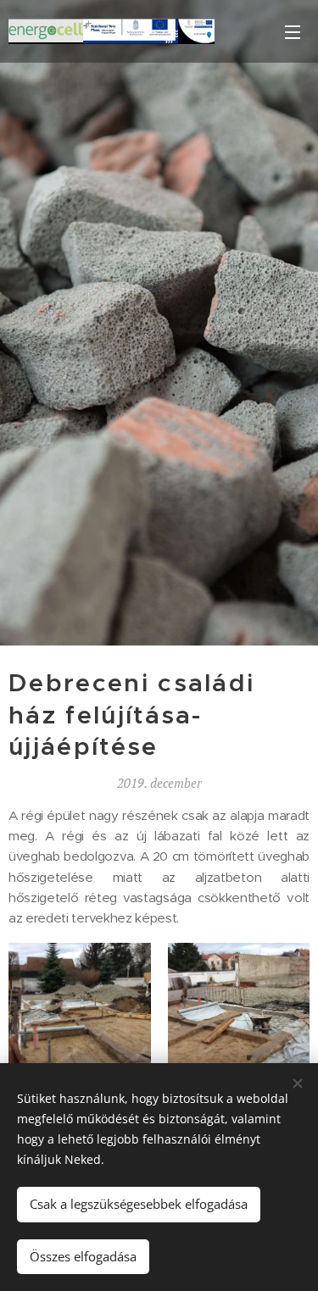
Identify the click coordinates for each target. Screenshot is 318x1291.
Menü (293, 31)
